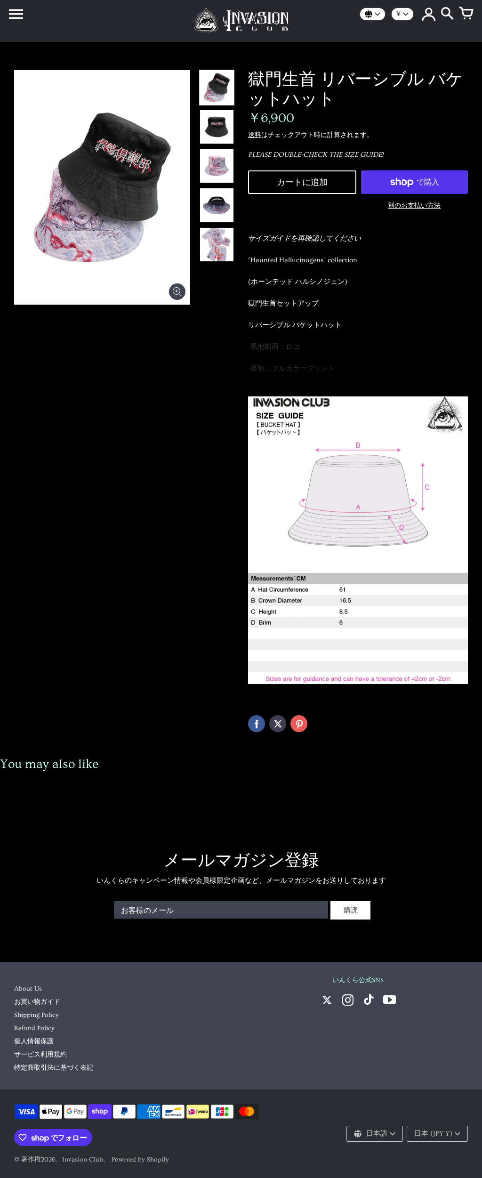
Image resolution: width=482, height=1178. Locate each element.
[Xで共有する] (277, 723)
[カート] (466, 14)
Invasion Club (82, 1159)
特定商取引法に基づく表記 (53, 1068)
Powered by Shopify (140, 1159)
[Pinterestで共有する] (298, 723)
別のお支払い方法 (414, 206)
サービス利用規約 (40, 1054)
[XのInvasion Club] (327, 1001)
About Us (28, 988)
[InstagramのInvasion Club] (348, 1001)
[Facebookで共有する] (256, 723)
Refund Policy (34, 1028)
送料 (254, 135)
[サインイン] (428, 14)
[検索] (447, 14)
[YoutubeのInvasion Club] (389, 1001)
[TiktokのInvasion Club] (369, 1001)
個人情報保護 (34, 1041)
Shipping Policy (36, 1015)
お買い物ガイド (37, 1002)
